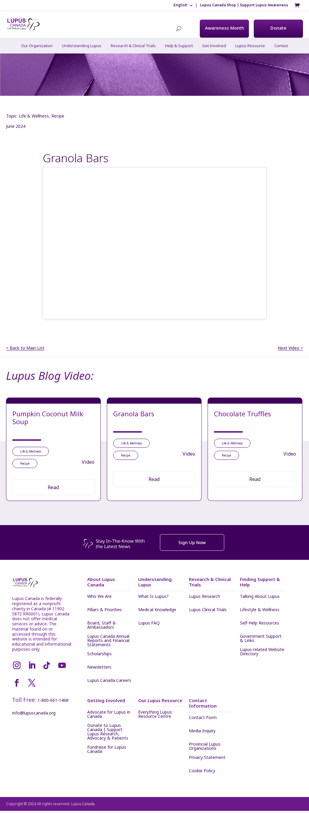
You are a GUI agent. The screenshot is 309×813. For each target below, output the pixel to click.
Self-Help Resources (259, 623)
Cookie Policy (202, 771)
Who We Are (99, 596)
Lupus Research (204, 596)
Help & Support (179, 45)
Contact (281, 45)
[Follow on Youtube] (61, 665)
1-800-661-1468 (52, 700)
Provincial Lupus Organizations (205, 746)
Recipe (57, 116)
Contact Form (203, 717)
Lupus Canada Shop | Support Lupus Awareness (244, 5)
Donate (278, 28)
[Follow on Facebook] (16, 683)
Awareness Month (224, 28)
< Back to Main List (25, 348)
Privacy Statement (207, 757)
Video (88, 462)
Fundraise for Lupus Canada (106, 749)
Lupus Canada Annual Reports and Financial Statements (108, 640)
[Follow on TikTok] (46, 665)
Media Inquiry (202, 731)
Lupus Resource (250, 45)
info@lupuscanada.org (34, 713)
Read (53, 487)
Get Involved (214, 45)
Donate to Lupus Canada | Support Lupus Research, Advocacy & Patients (107, 731)
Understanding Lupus (81, 45)
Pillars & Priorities (104, 610)
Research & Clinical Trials (133, 45)
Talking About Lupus (260, 596)
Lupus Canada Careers (109, 680)
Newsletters (99, 667)
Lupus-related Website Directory (262, 651)
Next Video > (290, 348)
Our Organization (37, 45)
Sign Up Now (192, 542)
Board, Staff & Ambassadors (101, 625)
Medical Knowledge (157, 610)
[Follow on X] (31, 683)
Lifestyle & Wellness (259, 610)
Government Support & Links (261, 638)
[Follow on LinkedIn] (31, 665)
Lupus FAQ (149, 623)
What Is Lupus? (153, 596)
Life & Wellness (34, 116)
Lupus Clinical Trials (208, 610)
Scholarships (99, 654)
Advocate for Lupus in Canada (108, 714)
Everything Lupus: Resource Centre (155, 714)
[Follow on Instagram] (16, 665)
